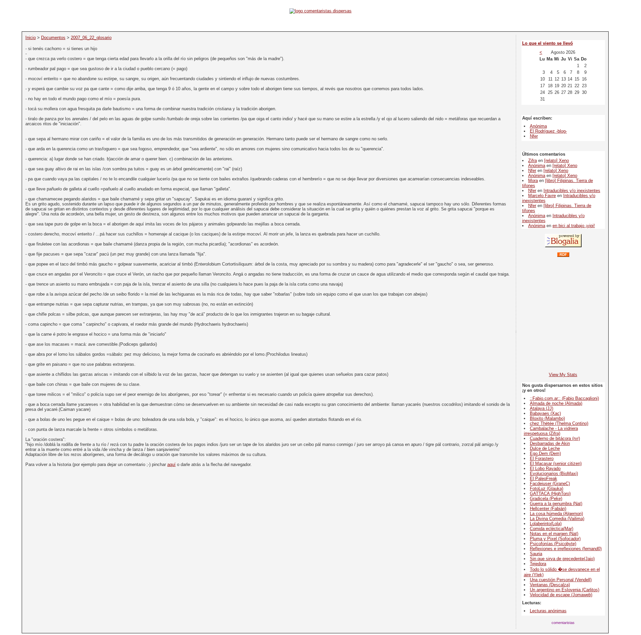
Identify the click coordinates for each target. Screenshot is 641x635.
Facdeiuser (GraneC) (550, 483)
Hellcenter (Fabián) (548, 508)
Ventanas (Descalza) (550, 584)
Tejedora (538, 563)
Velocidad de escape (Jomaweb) (561, 594)
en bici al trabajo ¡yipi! (574, 225)
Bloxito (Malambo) (547, 418)
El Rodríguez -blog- (548, 131)
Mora (533, 180)
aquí (171, 464)
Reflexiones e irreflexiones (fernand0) (566, 548)
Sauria (536, 553)
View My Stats (563, 374)
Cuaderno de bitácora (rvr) (555, 438)
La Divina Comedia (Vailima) (557, 518)
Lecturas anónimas (548, 610)
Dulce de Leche (545, 448)
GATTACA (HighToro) (550, 493)
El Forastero (542, 458)
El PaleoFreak (543, 478)
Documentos (53, 37)
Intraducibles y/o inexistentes (572, 190)
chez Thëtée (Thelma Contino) (559, 423)
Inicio (30, 37)
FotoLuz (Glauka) (546, 488)
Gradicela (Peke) (546, 498)
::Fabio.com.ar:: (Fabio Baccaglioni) (564, 398)
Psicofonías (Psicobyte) (553, 543)
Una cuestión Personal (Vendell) (561, 579)
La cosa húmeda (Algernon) (556, 513)
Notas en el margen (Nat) (554, 533)
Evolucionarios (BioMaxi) (554, 473)
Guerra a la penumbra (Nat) (556, 503)
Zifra (532, 160)
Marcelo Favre (542, 195)
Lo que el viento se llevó (547, 43)
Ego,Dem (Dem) (545, 453)
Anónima (538, 126)
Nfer (534, 136)
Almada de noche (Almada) (556, 403)
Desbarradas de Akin (550, 443)
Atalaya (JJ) (541, 408)
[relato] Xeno (556, 160)
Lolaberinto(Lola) (546, 523)
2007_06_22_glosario (91, 37)
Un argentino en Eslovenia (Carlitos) (564, 589)
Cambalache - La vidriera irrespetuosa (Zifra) (551, 431)
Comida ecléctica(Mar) (551, 528)
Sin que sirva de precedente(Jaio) (562, 558)
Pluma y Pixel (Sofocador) (555, 538)
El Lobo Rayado (545, 468)
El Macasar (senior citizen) (556, 463)
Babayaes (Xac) (545, 413)
